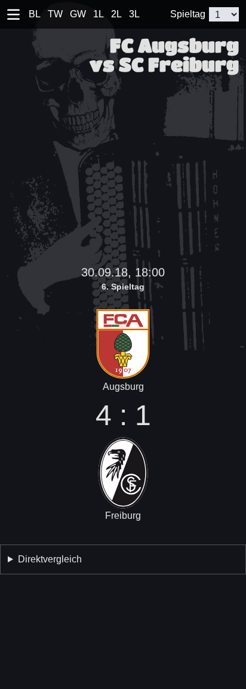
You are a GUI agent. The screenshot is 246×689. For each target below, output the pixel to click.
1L (98, 14)
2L (116, 14)
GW (78, 14)
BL (35, 14)
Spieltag (187, 14)
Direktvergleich (50, 559)
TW (55, 14)
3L (134, 14)
